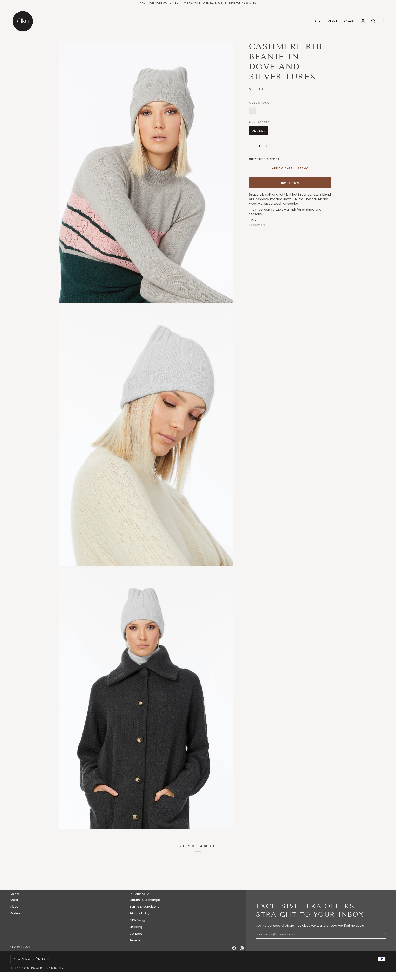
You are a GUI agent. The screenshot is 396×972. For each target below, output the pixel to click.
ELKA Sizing (137, 920)
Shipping (136, 927)
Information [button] (141, 894)
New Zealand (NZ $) (29, 959)
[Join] (382, 934)
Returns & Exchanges (145, 900)
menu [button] (14, 894)
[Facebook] (234, 948)
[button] (318, 21)
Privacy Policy (139, 913)
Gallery (15, 913)
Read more (257, 225)
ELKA (17, 968)
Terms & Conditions (144, 906)
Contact (136, 934)
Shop (14, 900)
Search (135, 940)
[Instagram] (242, 948)
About (15, 906)
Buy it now (290, 183)
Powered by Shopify (47, 968)
